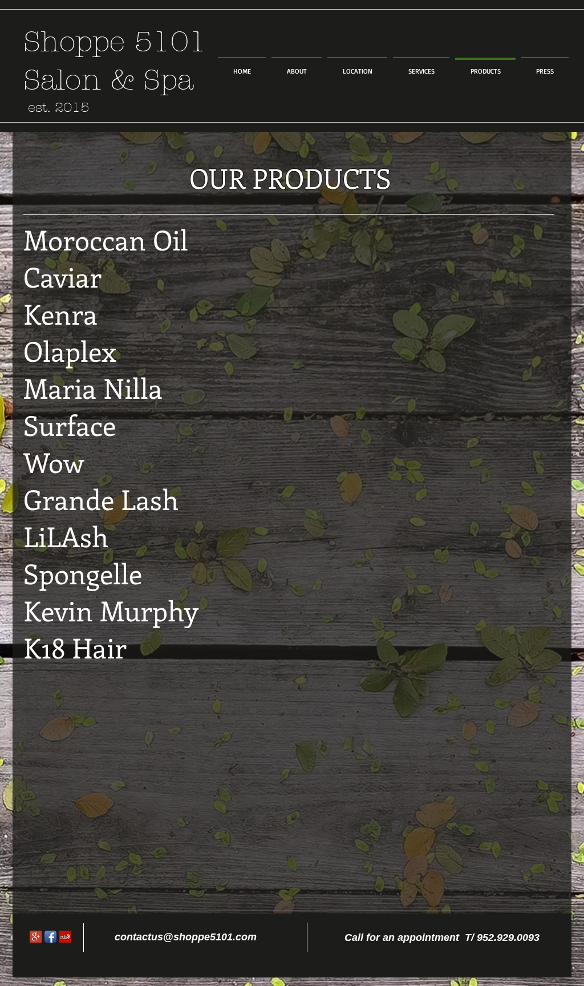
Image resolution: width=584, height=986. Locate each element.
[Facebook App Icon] (50, 937)
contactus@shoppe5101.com (186, 937)
